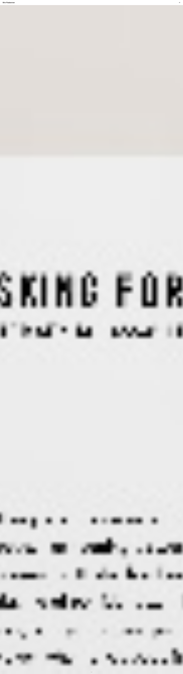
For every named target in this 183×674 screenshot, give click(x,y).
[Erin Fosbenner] (9, 2)
